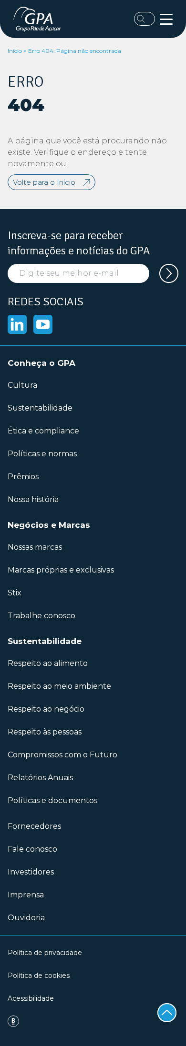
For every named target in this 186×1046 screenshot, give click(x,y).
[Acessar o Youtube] (42, 324)
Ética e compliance (43, 430)
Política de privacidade (45, 952)
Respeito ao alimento (48, 663)
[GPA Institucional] (39, 19)
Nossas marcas (35, 547)
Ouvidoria (26, 917)
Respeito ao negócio (46, 709)
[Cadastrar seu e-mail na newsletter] (168, 273)
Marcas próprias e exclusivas (61, 569)
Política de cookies (39, 975)
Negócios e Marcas (49, 525)
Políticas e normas (42, 453)
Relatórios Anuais (40, 777)
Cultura (22, 385)
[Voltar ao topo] (166, 1012)
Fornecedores (34, 826)
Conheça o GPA (41, 363)
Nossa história (33, 499)
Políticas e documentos (52, 800)
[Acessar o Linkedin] (17, 324)
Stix (14, 592)
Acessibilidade (31, 998)
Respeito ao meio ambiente (59, 686)
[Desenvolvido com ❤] (93, 1021)
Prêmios (23, 476)
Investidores (31, 871)
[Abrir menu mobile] (166, 19)
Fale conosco (32, 849)
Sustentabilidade (40, 407)
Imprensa (26, 894)
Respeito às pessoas (45, 731)
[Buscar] (144, 19)
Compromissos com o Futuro (62, 754)
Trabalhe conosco (41, 615)
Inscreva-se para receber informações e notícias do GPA (79, 242)
